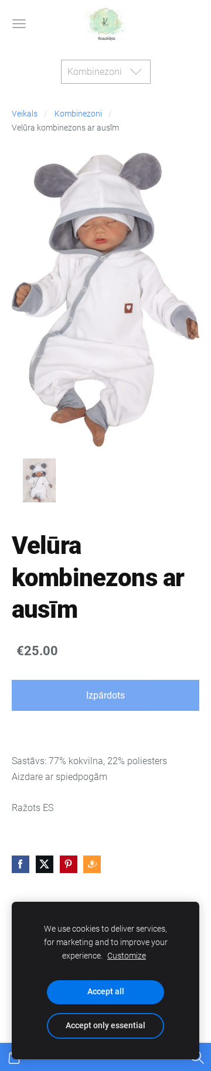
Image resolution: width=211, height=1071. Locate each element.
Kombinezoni (78, 114)
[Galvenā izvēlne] (19, 24)
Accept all (105, 992)
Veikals (25, 114)
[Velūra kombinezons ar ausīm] (39, 480)
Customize (126, 956)
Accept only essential (105, 1026)
